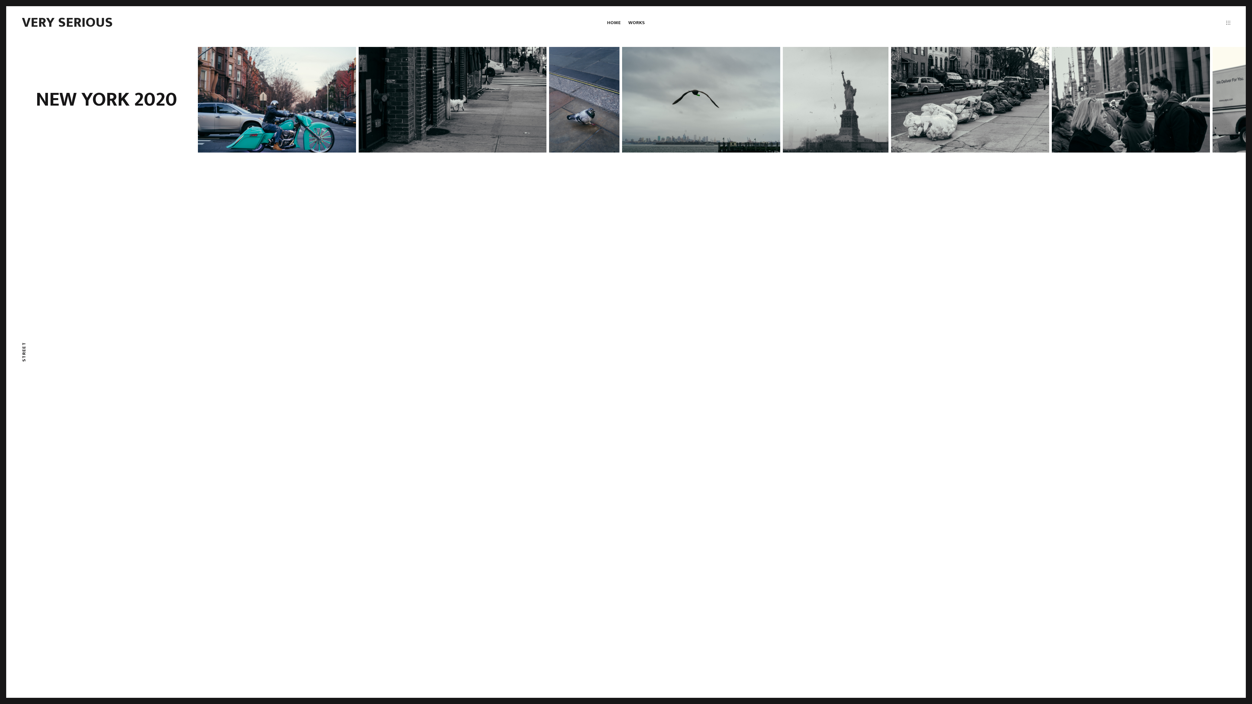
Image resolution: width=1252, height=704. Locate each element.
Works (636, 23)
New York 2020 (106, 99)
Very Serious (67, 22)
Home (614, 23)
